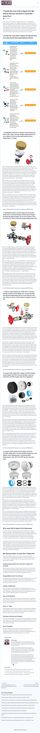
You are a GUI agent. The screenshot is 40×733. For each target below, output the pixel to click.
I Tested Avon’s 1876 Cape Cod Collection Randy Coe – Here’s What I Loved (17, 720)
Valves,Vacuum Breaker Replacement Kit (24, 218)
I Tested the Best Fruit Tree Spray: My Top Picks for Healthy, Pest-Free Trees (19, 669)
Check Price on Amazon (30, 53)
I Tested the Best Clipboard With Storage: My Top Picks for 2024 (15, 697)
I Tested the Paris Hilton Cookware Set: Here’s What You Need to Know (16, 694)
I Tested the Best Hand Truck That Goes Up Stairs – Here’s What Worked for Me (19, 672)
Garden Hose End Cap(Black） (24, 377)
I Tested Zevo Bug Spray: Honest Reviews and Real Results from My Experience (9, 685)
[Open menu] (38, 3)
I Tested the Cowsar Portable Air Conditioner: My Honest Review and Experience (19, 700)
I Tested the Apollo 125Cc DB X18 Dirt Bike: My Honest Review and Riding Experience (19, 702)
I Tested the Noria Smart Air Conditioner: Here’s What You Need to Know (17, 717)
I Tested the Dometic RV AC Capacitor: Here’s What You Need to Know (17, 671)
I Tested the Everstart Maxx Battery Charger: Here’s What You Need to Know (18, 705)
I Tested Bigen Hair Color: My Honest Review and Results (13, 710)
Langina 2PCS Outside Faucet (13, 451)
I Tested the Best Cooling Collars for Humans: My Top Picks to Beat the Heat (17, 708)
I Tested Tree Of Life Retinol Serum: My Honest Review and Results (17, 674)
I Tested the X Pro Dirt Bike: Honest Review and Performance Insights (31, 685)
